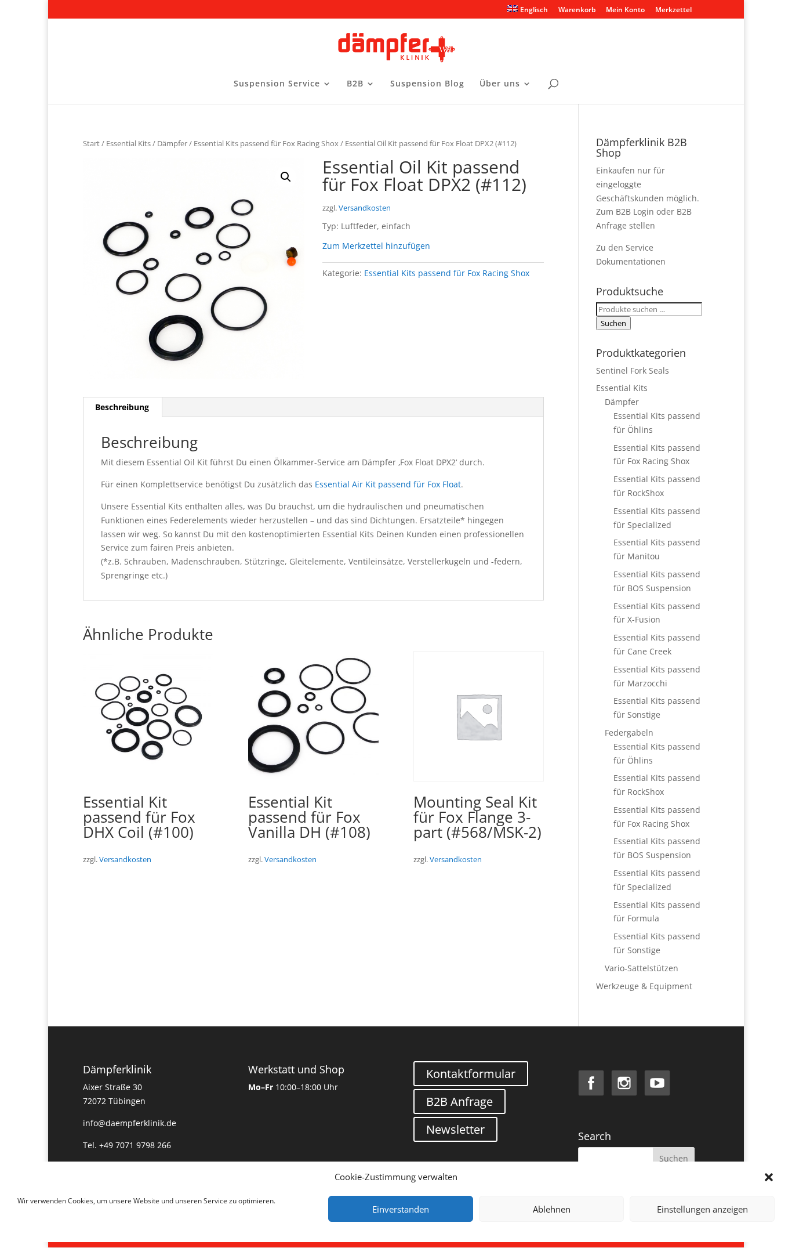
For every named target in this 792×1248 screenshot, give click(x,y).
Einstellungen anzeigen (702, 1209)
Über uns (499, 84)
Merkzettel (673, 10)
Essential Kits (128, 143)
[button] (769, 1177)
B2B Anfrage (459, 1101)
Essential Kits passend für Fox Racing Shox (266, 143)
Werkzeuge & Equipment (644, 986)
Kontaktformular (470, 1073)
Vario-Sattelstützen (641, 968)
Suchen (613, 323)
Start (91, 143)
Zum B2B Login (625, 211)
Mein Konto (625, 10)
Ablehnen (552, 1209)
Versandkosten (365, 208)
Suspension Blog (427, 84)
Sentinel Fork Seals (632, 370)
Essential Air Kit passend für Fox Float (388, 484)
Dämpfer (172, 143)
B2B (355, 84)
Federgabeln (629, 732)
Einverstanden (400, 1209)
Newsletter (455, 1129)
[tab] (122, 407)
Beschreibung (122, 407)
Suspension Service (277, 84)
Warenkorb (576, 10)
